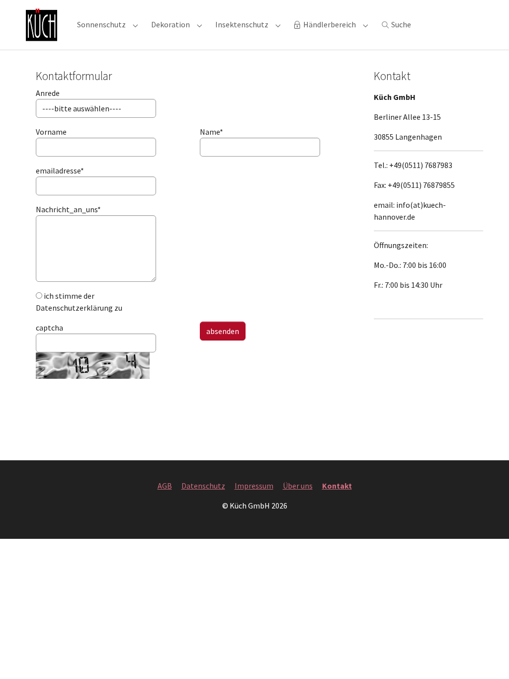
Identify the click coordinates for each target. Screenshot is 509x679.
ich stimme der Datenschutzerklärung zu (79, 302)
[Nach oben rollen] (487, 657)
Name (211, 132)
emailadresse (48, 170)
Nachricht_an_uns (48, 209)
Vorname (48, 132)
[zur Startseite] (41, 24)
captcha (48, 328)
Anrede (48, 93)
